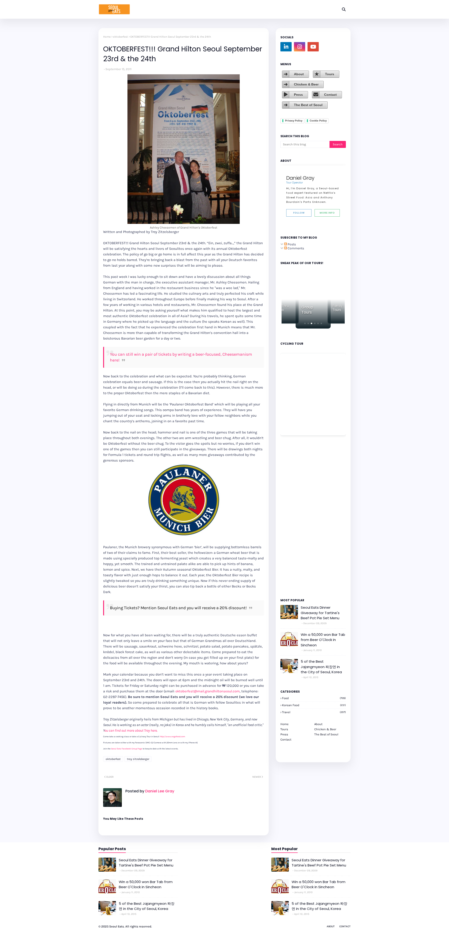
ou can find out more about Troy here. (131, 730)
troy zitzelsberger (138, 759)
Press (298, 95)
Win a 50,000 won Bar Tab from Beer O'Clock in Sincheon (323, 640)
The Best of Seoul (308, 105)
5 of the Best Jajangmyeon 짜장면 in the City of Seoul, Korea (321, 666)
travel (314, 712)
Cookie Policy (318, 120)
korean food (314, 705)
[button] (305, 323)
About (299, 74)
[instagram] (299, 46)
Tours (329, 74)
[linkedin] (286, 46)
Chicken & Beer (306, 84)
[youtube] (313, 46)
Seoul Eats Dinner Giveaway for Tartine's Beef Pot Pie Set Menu (320, 612)
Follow (299, 212)
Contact (330, 95)
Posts (291, 244)
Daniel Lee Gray (159, 791)
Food (314, 698)
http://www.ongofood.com (172, 736)
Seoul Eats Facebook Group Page (126, 749)
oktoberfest (120, 36)
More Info (327, 212)
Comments (295, 248)
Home (107, 36)
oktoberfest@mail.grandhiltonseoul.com (207, 691)
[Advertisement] (294, 516)
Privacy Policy (293, 120)
